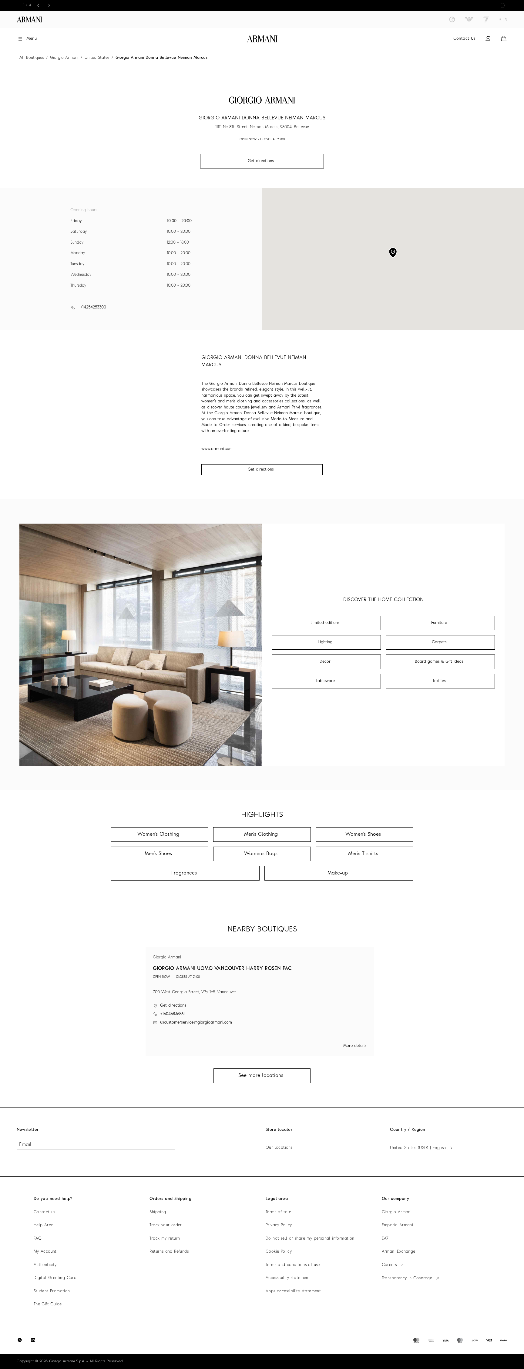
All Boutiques (31, 58)
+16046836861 (172, 1014)
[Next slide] (49, 5)
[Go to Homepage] (262, 38)
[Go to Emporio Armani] (469, 19)
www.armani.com (217, 449)
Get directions (261, 469)
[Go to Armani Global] (29, 19)
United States (97, 58)
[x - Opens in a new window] (20, 1340)
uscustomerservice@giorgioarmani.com (196, 1022)
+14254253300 (93, 307)
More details (355, 1046)
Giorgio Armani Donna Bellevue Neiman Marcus (161, 58)
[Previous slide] (38, 5)
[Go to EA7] (486, 19)
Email (25, 1144)
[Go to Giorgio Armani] (452, 19)
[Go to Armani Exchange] (503, 19)
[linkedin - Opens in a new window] (33, 1340)
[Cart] (503, 38)
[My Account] (488, 38)
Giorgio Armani (64, 58)
